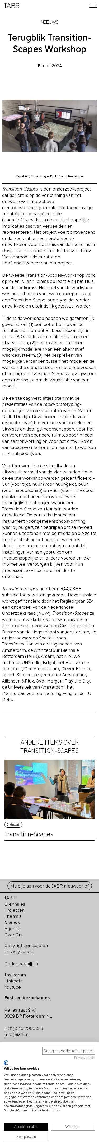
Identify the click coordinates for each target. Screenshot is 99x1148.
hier (59, 1110)
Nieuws (49, 22)
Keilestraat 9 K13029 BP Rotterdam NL (28, 1013)
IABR (10, 897)
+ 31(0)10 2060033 (23, 1028)
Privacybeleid (84, 1057)
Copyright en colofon (26, 945)
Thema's (12, 916)
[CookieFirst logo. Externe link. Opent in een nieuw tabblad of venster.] (6, 1062)
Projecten (14, 910)
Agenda (12, 928)
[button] (93, 5)
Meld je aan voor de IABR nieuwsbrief (49, 886)
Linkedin (13, 980)
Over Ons (13, 934)
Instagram (15, 974)
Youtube (12, 987)
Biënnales (14, 904)
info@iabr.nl (17, 1034)
